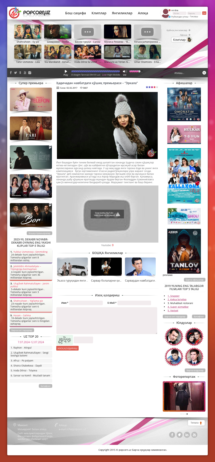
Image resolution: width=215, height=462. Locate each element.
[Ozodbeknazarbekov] (174, 336)
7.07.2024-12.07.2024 (31, 342)
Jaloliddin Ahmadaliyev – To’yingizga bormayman (25, 268)
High (109, 74)
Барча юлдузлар (195, 370)
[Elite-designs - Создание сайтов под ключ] (24, 447)
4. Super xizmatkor (178, 306)
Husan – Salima (22, 315)
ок (204, 13)
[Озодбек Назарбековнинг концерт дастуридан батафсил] (184, 396)
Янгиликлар (122, 13)
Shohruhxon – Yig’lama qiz (28, 300)
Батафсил (199, 316)
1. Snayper (174, 295)
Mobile (116, 74)
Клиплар (99, 13)
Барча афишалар (195, 279)
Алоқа (143, 13)
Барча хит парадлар (175, 316)
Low (104, 74)
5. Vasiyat (173, 310)
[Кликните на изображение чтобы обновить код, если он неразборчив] (64, 336)
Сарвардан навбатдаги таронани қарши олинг (155, 280)
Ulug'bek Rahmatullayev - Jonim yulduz (29, 285)
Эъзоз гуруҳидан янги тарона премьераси (85, 280)
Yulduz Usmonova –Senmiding (30, 251)
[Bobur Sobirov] (194, 356)
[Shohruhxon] (174, 356)
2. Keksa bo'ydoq (177, 299)
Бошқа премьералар (39, 233)
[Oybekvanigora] (194, 336)
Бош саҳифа (75, 13)
